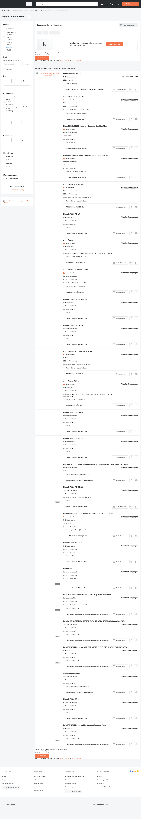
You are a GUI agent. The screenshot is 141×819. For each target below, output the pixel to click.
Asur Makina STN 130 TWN (73, 96)
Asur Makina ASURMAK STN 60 (75, 269)
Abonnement (42, 58)
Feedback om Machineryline (42, 787)
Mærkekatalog (38, 790)
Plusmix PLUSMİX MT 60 (72, 214)
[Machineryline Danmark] (12, 4)
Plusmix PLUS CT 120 (71, 699)
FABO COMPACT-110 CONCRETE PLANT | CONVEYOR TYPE (87, 595)
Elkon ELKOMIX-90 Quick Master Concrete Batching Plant (85, 155)
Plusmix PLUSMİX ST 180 (73, 487)
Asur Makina (68, 240)
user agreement (76, 60)
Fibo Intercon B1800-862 (72, 74)
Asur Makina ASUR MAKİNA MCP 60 (77, 351)
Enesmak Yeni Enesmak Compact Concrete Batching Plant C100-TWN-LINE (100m (95, 464)
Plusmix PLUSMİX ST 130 (73, 325)
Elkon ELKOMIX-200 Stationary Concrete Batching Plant (85, 126)
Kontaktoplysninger (8, 783)
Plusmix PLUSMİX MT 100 (73, 438)
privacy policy (64, 60)
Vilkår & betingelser (39, 776)
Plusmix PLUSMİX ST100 (73, 412)
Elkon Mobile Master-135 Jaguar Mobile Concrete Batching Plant (88, 513)
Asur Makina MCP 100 (71, 381)
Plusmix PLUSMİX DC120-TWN (75, 299)
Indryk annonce (114, 44)
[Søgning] (38, 4)
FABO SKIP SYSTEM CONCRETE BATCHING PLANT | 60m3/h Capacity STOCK (94, 621)
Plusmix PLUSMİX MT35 (72, 543)
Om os (4, 776)
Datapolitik (36, 780)
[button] (131, 90)
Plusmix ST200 (69, 569)
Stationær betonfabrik (71, 673)
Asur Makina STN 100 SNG (73, 184)
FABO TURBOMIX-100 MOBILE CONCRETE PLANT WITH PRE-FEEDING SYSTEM (95, 647)
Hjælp (3, 780)
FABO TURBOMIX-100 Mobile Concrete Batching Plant (84, 725)
